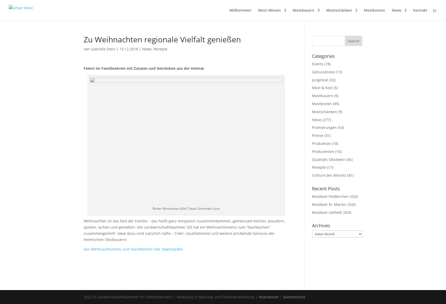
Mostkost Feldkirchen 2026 (335, 196)
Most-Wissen (269, 11)
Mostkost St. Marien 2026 (334, 204)
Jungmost (320, 79)
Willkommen (240, 11)
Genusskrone (323, 71)
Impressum (269, 296)
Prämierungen (324, 127)
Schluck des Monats (329, 175)
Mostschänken (339, 11)
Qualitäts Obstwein (328, 159)
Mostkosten (374, 11)
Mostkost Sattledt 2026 (331, 212)
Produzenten (323, 151)
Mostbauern (303, 11)
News (396, 11)
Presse (317, 135)
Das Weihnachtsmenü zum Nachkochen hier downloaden (133, 249)
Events (317, 63)
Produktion (321, 143)
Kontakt (420, 11)
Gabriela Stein (103, 48)
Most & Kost (322, 87)
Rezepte (161, 48)
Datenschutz (294, 296)
